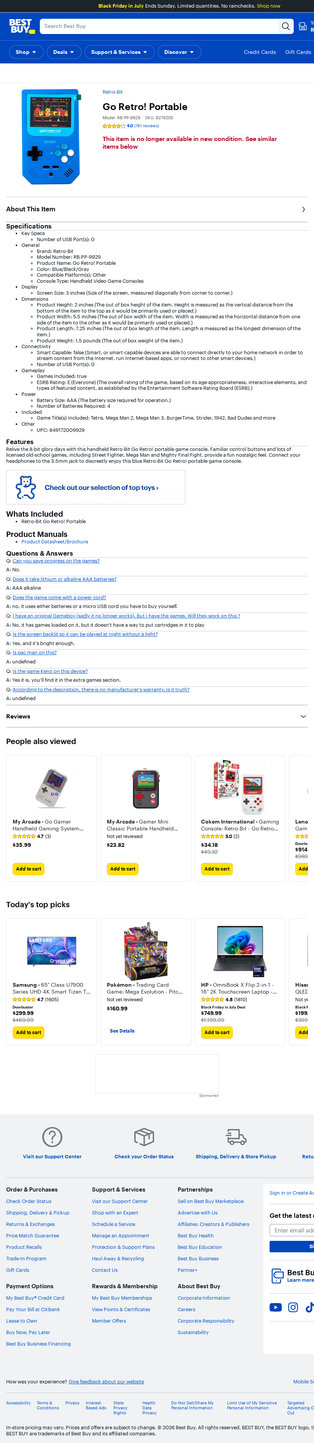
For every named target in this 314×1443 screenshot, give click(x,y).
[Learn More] (95, 486)
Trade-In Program (26, 1258)
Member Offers (109, 1321)
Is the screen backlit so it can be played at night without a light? (85, 634)
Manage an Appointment (120, 1235)
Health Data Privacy (149, 1408)
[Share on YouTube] (276, 1307)
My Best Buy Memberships (122, 1298)
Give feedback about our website (106, 1382)
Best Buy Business (198, 1258)
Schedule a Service (113, 1224)
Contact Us (105, 1270)
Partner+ (188, 1270)
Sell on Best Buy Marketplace (211, 1201)
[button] (26, 52)
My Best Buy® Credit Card (35, 1298)
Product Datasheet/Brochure (54, 541)
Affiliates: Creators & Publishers (213, 1224)
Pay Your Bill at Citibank (33, 1309)
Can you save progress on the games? (56, 561)
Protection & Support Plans (123, 1247)
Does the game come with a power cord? (59, 597)
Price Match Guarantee (32, 1235)
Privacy (72, 1403)
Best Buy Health (196, 1235)
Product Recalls (24, 1247)
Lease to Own (21, 1321)
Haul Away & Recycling (118, 1258)
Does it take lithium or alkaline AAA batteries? (64, 579)
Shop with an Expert (115, 1213)
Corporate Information (204, 1298)
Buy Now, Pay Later (28, 1332)
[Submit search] (286, 26)
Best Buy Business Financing (38, 1344)
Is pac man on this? (35, 652)
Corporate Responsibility (206, 1321)
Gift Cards (17, 1270)
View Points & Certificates (121, 1309)
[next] (302, 818)
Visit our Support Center (120, 1201)
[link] (32, 836)
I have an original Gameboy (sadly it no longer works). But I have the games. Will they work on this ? (126, 616)
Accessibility (18, 1403)
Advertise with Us (198, 1213)
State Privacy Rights (120, 1408)
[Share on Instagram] (293, 1307)
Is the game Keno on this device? (50, 671)
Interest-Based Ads (96, 1406)
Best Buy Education (200, 1247)
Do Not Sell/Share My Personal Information (192, 1406)
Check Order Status (28, 1201)
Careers (186, 1309)
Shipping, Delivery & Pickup (37, 1213)
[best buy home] (22, 26)
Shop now (268, 6)
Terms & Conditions (48, 1406)
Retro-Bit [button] (113, 92)
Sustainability (193, 1332)
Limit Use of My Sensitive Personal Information (252, 1406)
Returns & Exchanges (30, 1224)
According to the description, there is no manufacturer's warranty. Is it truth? (101, 689)
